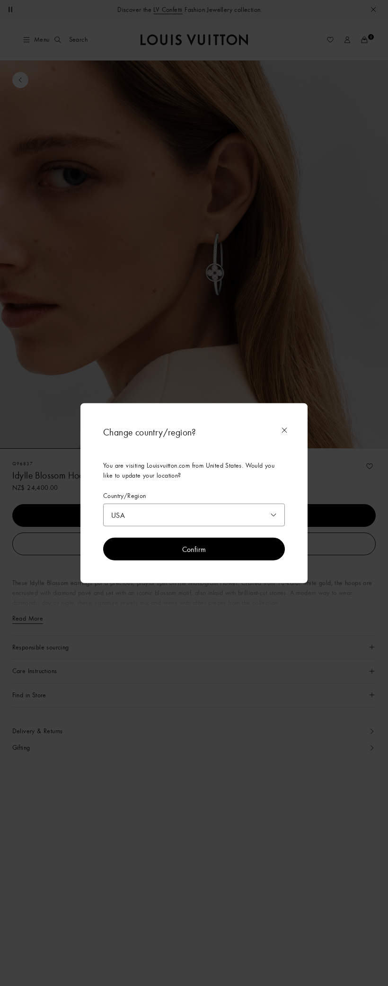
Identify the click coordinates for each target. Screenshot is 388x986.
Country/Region (124, 495)
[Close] (284, 430)
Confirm (194, 549)
